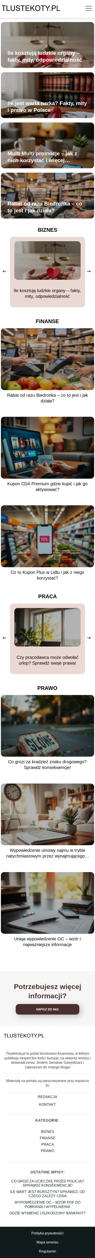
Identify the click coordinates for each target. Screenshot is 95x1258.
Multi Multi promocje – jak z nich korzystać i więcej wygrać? (42, 157)
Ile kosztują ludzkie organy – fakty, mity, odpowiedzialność (45, 56)
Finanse (47, 321)
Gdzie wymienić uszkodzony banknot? (48, 1213)
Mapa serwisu (47, 1242)
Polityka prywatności (47, 1233)
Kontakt (47, 1104)
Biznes (47, 230)
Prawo (47, 688)
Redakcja (47, 1097)
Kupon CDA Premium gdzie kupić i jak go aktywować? (47, 486)
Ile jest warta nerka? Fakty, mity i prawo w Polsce (47, 106)
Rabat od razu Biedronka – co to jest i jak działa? (45, 207)
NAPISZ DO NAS (47, 1009)
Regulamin (47, 1251)
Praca (47, 596)
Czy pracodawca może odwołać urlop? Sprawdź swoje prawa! (47, 660)
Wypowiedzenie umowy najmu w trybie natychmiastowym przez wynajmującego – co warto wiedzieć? (47, 853)
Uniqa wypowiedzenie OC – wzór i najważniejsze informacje (47, 941)
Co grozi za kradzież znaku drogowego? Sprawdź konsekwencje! (47, 764)
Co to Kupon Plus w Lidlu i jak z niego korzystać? (47, 575)
